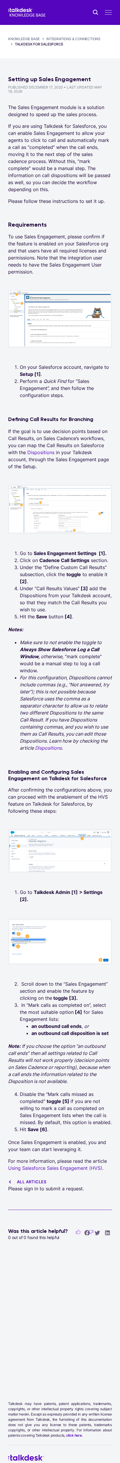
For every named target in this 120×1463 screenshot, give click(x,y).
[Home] (26, 12)
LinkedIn (107, 1232)
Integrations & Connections (73, 39)
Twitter (97, 1232)
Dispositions (40, 452)
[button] (78, 1232)
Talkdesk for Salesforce (39, 44)
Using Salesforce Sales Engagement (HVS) (55, 1168)
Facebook (87, 1232)
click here (74, 1435)
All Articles (32, 1181)
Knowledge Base (24, 39)
